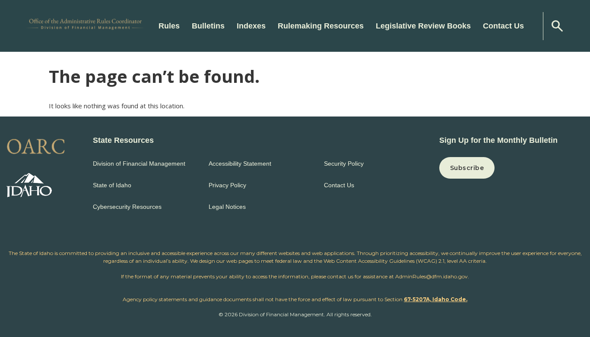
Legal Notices (227, 206)
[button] (511, 168)
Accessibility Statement (240, 163)
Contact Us (503, 26)
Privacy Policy (227, 185)
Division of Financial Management (139, 163)
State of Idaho (112, 185)
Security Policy (344, 163)
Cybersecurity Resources (127, 206)
